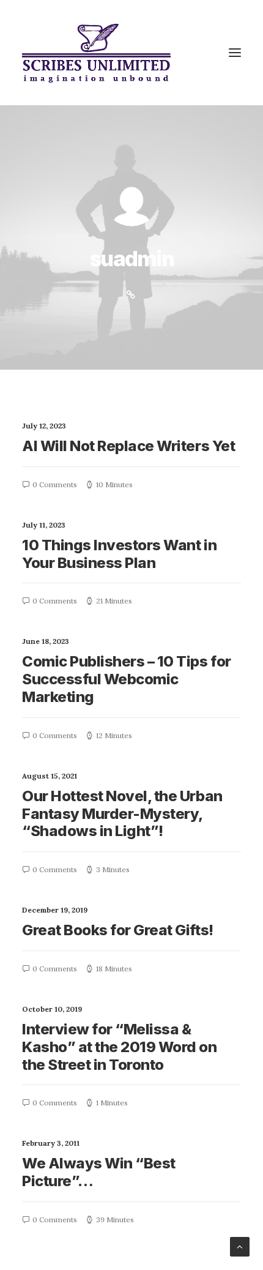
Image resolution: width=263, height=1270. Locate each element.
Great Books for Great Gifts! (117, 930)
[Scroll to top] (240, 1246)
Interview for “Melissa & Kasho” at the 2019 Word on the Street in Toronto (119, 1047)
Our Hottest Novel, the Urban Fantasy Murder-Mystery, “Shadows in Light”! (122, 813)
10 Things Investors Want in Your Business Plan (119, 554)
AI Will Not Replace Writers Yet (128, 446)
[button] (235, 52)
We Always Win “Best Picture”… (99, 1172)
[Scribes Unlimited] (96, 52)
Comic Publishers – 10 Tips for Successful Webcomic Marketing (126, 679)
